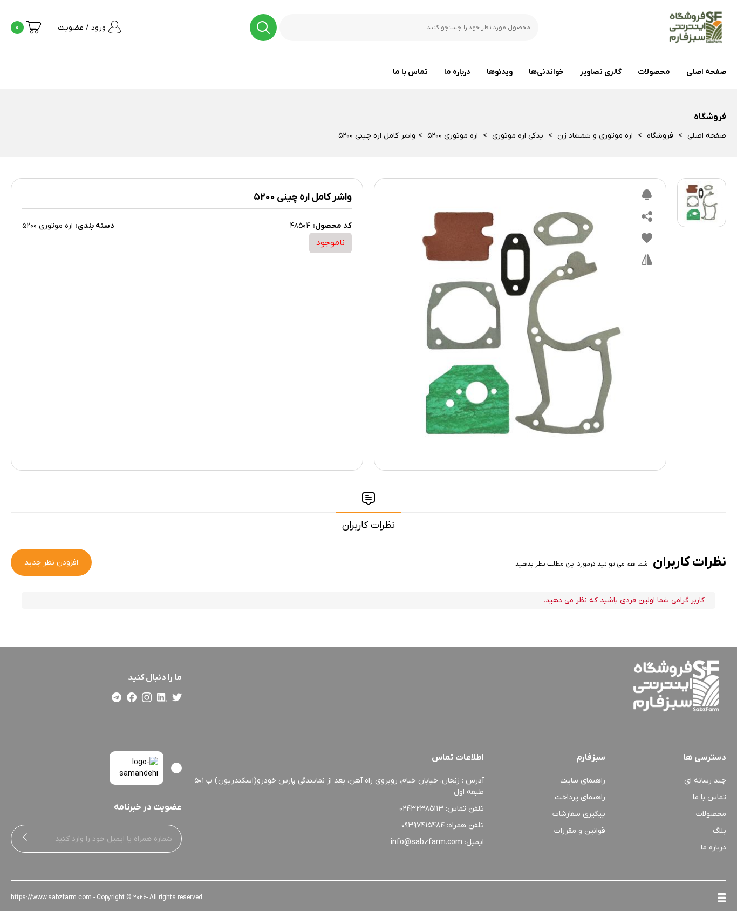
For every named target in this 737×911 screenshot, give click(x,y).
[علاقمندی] (647, 240)
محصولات (654, 72)
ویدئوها (500, 72)
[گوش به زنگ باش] (647, 197)
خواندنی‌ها (546, 72)
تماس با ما (410, 72)
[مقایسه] (647, 262)
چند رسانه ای (705, 781)
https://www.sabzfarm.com (51, 897)
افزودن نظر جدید (51, 563)
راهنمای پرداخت (580, 797)
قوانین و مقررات (579, 831)
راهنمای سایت (582, 781)
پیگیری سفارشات (578, 814)
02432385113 (421, 809)
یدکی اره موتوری (517, 136)
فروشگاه (660, 136)
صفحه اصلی (706, 72)
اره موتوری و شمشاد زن (595, 136)
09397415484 (423, 825)
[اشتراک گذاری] (647, 219)
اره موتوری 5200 (452, 136)
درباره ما (457, 72)
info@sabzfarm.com (426, 842)
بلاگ (719, 831)
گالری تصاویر (601, 72)
